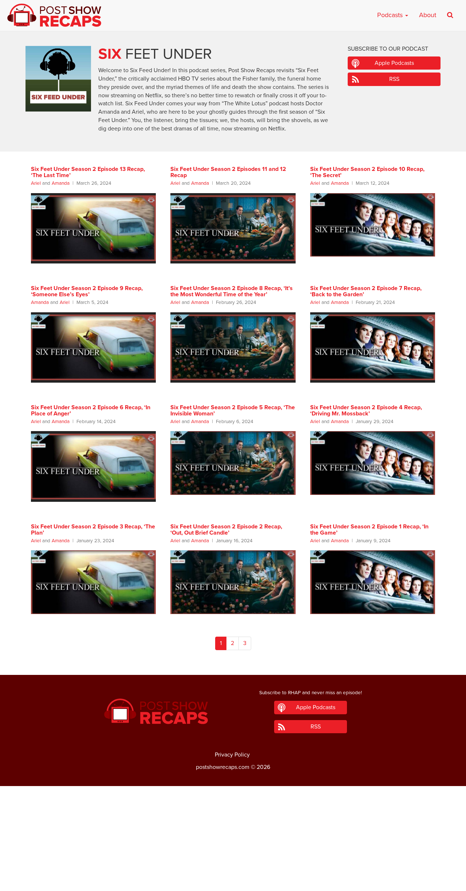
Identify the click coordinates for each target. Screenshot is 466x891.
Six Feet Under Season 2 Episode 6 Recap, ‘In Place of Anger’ (90, 411)
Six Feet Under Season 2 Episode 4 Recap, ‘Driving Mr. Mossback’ (366, 411)
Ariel (36, 183)
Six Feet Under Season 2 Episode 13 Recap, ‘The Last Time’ (88, 172)
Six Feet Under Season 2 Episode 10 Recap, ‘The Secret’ (367, 172)
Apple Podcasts (394, 63)
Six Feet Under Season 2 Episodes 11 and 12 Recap (228, 172)
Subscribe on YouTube (233, 865)
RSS (394, 79)
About (427, 15)
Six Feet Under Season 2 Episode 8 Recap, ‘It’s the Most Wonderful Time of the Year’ (231, 291)
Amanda (61, 183)
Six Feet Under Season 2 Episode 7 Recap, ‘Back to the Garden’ (366, 291)
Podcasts (390, 15)
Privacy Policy (232, 754)
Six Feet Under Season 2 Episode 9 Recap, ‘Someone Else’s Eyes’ (87, 291)
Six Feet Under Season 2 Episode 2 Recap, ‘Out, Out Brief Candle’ (226, 530)
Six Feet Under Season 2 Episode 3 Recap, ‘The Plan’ (93, 530)
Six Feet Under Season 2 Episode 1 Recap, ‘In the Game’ (369, 530)
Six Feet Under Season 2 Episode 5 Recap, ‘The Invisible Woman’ (232, 411)
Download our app (233, 881)
